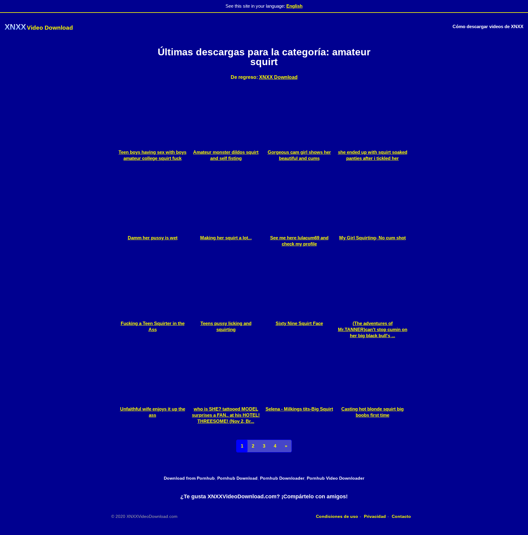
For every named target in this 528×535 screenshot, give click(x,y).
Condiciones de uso (337, 516)
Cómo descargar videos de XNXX (488, 26)
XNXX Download (278, 77)
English (294, 6)
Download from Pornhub (189, 478)
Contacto (401, 516)
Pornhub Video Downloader (335, 478)
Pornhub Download (237, 478)
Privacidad (375, 516)
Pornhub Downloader (282, 478)
